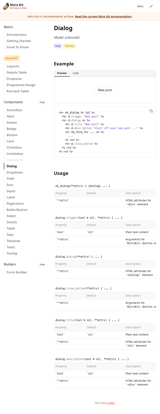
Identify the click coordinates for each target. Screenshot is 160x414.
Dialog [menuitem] (12, 166)
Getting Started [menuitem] (19, 41)
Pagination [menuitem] (15, 203)
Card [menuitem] (10, 141)
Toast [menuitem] (11, 247)
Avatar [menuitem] (12, 122)
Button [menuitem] (12, 135)
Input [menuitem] (11, 191)
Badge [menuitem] (11, 129)
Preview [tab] (62, 73)
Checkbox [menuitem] (14, 147)
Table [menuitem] (11, 228)
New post (105, 90)
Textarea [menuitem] (13, 241)
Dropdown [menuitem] (15, 172)
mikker (111, 403)
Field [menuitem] (10, 178)
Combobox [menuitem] (15, 154)
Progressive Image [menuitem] (21, 85)
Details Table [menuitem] (17, 72)
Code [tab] (76, 73)
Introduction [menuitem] (17, 35)
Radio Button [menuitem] (17, 210)
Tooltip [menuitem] (12, 253)
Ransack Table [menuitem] (18, 91)
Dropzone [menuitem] (14, 79)
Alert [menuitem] (10, 116)
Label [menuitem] (11, 197)
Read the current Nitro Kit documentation (103, 16)
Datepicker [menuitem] (15, 160)
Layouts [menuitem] (13, 66)
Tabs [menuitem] (10, 235)
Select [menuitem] (11, 216)
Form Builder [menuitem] (17, 272)
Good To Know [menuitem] (18, 47)
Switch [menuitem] (12, 222)
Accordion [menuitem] (14, 110)
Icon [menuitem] (10, 185)
